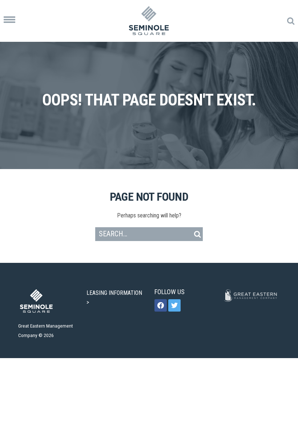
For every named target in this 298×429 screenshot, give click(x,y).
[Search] (197, 234)
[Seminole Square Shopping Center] (149, 21)
